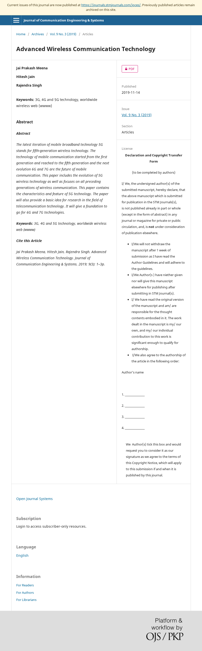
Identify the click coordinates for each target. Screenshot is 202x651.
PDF (128, 69)
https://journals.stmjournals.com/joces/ (111, 5)
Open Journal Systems (34, 498)
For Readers (25, 585)
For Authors (25, 592)
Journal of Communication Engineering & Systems (64, 20)
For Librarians (26, 599)
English (22, 555)
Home (20, 34)
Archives (38, 34)
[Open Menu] (16, 20)
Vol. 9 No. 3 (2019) (63, 34)
